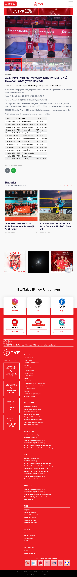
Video (26, 540)
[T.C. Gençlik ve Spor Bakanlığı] (60, 563)
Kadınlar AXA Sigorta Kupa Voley (34, 440)
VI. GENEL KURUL (29, 396)
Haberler (27, 533)
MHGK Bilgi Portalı (30, 517)
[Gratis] (62, 262)
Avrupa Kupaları (29, 499)
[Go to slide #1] (13, 64)
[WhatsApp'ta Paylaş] (13, 170)
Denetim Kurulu (29, 370)
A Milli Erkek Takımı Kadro (32, 414)
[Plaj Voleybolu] (34, 563)
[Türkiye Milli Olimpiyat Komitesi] (40, 563)
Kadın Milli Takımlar (30, 406)
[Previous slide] (8, 37)
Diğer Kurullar (29, 375)
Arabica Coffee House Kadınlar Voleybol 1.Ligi (38, 445)
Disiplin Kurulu (29, 373)
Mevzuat (27, 355)
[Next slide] (68, 37)
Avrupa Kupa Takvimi (31, 479)
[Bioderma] (38, 262)
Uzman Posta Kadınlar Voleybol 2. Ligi (36, 468)
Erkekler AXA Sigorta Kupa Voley (34, 442)
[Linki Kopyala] (7, 170)
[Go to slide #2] (30, 64)
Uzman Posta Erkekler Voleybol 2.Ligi (36, 471)
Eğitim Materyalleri (30, 512)
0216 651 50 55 (11, 392)
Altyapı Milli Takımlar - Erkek (33, 419)
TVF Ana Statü (29, 357)
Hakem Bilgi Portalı (30, 520)
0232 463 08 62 (11, 408)
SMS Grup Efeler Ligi (30, 437)
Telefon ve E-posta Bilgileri (33, 393)
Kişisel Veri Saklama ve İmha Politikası (36, 386)
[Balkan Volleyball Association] (54, 563)
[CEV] (67, 563)
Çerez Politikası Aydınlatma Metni (35, 383)
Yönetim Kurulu (29, 368)
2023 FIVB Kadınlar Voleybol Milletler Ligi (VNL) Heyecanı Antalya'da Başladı (31, 345)
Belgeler (27, 509)
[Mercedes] (15, 262)
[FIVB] (47, 563)
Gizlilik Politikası (30, 388)
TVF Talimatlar (29, 360)
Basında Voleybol (29, 535)
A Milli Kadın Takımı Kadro (32, 409)
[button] (71, 11)
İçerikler (8, 343)
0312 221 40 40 (11, 375)
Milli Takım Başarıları (31, 424)
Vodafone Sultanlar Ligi (31, 435)
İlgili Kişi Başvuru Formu (32, 381)
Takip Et (15, 311)
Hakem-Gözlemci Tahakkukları (34, 515)
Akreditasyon (28, 538)
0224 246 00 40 (11, 425)
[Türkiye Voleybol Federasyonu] (38, 4)
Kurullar (26, 365)
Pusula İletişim (40, 572)
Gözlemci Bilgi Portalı (31, 522)
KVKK (26, 378)
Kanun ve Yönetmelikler (32, 362)
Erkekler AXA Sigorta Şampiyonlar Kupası (37, 497)
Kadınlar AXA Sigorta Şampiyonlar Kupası (37, 494)
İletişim (26, 391)
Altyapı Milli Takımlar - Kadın (33, 417)
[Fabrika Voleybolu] (27, 563)
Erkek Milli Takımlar (30, 412)
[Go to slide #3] (46, 64)
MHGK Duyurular (29, 553)
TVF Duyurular (28, 551)
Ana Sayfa (8, 341)
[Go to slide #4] (63, 64)
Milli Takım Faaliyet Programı (33, 422)
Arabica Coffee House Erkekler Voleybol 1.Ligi (38, 448)
